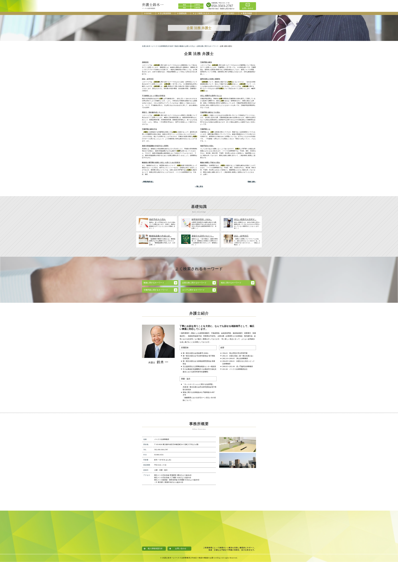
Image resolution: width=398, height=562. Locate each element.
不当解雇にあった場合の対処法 (153, 96)
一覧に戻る (199, 186)
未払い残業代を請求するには (211, 96)
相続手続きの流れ (207, 146)
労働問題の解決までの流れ (210, 112)
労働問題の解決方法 (149, 129)
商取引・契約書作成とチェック (153, 112)
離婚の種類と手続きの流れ (210, 162)
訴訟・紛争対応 (148, 79)
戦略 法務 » (252, 182)
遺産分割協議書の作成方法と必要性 (155, 146)
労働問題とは (205, 129)
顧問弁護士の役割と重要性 (210, 79)
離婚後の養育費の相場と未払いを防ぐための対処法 (161, 162)
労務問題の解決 (206, 62)
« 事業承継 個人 (148, 182)
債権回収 (145, 62)
